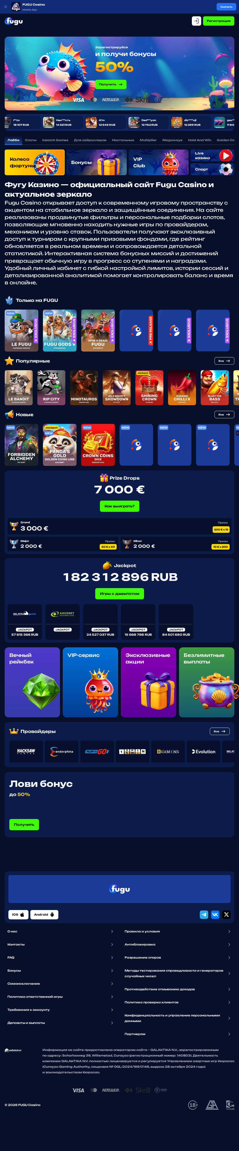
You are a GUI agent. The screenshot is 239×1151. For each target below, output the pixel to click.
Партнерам (135, 1034)
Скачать (226, 6)
